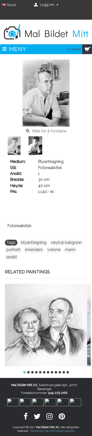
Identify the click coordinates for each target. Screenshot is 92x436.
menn (70, 249)
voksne (53, 249)
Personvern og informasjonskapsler (52, 431)
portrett (13, 249)
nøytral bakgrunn (66, 242)
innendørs (34, 249)
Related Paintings (27, 271)
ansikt (11, 257)
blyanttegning (33, 242)
